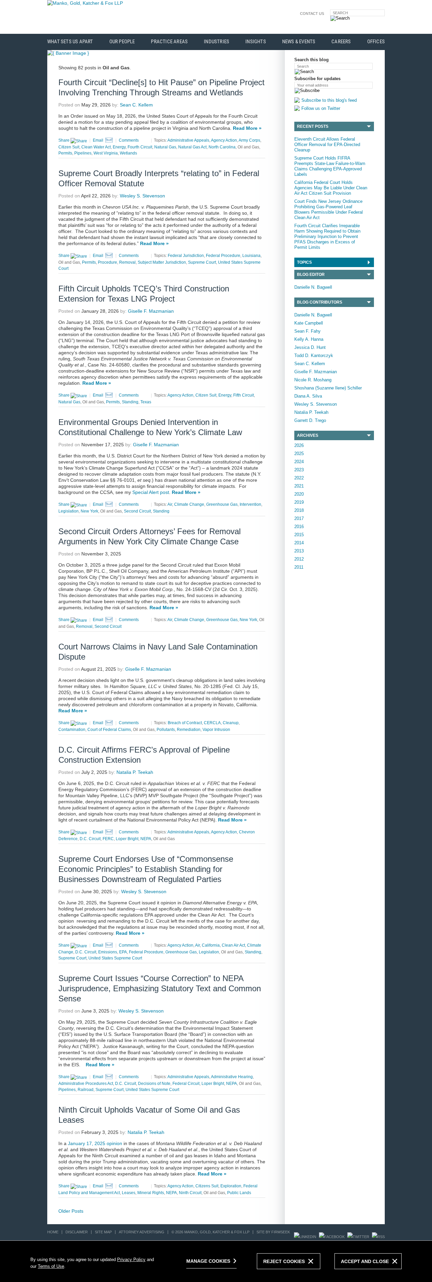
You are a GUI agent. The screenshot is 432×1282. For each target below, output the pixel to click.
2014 (299, 542)
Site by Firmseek (273, 1232)
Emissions (107, 952)
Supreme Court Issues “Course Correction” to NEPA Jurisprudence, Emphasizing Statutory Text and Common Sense (159, 988)
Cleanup (231, 722)
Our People (122, 42)
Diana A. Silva (308, 396)
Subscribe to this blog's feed (329, 100)
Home (52, 1232)
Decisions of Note (154, 1083)
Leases (128, 1192)
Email (98, 140)
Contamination (71, 729)
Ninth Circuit (190, 1192)
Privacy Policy (131, 1259)
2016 (299, 526)
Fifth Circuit (243, 395)
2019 (299, 502)
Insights (255, 42)
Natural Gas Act (192, 147)
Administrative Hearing (232, 1076)
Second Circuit (137, 511)
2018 (299, 510)
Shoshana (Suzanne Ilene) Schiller (328, 387)
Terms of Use (51, 1266)
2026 (299, 445)
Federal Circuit (185, 1083)
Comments (129, 140)
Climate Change (189, 504)
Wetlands (128, 153)
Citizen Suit (68, 147)
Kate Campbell (308, 323)
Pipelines (82, 153)
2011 (298, 567)
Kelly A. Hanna (308, 339)
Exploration (230, 1186)
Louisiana (251, 255)
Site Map (103, 1232)
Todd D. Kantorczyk (313, 355)
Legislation (68, 511)
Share (64, 140)
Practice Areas (169, 42)
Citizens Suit (206, 1186)
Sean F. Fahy (307, 331)
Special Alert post (150, 492)
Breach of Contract (185, 722)
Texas (145, 402)
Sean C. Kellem (309, 363)
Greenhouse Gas (222, 504)
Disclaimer (76, 1232)
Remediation (188, 729)
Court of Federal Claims (109, 729)
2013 (299, 550)
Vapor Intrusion (216, 729)
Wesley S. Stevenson (315, 404)
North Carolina (222, 147)
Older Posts (70, 1211)
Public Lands (239, 1192)
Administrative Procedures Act (85, 1083)
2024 (299, 461)
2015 (299, 534)
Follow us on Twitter (320, 108)
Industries (216, 42)
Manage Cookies (208, 1261)
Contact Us (312, 13)
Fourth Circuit (140, 147)
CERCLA (212, 722)
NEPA (145, 838)
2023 (299, 469)
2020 (299, 494)
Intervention (250, 504)
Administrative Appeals (188, 140)
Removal (127, 262)
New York (89, 511)
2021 (299, 486)
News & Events (299, 42)
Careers (341, 42)
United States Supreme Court (115, 958)
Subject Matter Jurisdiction (162, 262)
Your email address (312, 85)
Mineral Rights (150, 1192)
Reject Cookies (284, 1261)
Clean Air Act (233, 945)
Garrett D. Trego (310, 420)
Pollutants (166, 729)
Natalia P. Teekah (311, 412)
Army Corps (249, 140)
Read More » (247, 128)
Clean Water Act (96, 147)
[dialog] (216, 1261)
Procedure (107, 262)
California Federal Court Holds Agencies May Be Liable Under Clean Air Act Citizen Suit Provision (330, 188)
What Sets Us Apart (70, 42)
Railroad (85, 1089)
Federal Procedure (223, 255)
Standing (130, 402)
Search (340, 13)
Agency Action (224, 140)
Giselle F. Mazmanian (315, 371)
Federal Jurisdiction (186, 255)
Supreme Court (202, 262)
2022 (299, 477)
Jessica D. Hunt (310, 347)
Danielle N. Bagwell (313, 287)
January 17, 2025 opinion (95, 1143)
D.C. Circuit (90, 838)
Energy (119, 147)
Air (169, 504)
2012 (299, 559)
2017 (299, 518)
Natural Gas (165, 147)
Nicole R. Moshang (312, 379)
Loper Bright (127, 838)
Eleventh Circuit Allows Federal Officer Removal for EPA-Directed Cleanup (327, 144)
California (211, 945)
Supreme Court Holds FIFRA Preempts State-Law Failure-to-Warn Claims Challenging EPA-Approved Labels (329, 166)
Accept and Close (365, 1261)
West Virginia (105, 153)
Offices (376, 42)
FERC (108, 838)
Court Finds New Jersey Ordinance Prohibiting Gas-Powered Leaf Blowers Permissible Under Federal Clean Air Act (328, 209)
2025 (299, 453)
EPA (123, 952)
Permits (65, 153)
